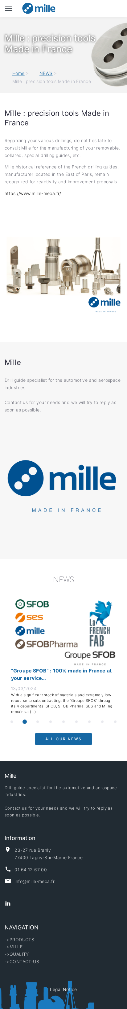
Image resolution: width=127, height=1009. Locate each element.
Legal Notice (63, 989)
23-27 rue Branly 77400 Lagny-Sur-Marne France (48, 853)
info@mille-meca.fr (34, 881)
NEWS (46, 73)
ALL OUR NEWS (63, 741)
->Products (19, 939)
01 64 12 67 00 (30, 869)
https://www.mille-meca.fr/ (34, 193)
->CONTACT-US (22, 961)
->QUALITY (17, 954)
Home (18, 73)
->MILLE (14, 946)
